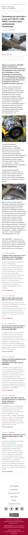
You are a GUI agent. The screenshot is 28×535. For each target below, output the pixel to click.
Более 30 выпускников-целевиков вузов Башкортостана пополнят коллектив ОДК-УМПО (13, 327)
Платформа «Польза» (14, 504)
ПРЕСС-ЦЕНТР (14, 496)
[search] (21, 2)
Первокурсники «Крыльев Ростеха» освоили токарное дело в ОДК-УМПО (14, 436)
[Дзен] (17, 509)
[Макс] (22, 509)
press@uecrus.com (13, 523)
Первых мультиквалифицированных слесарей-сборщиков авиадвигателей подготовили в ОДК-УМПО (14, 361)
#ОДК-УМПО (12, 30)
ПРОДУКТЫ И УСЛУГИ (14, 493)
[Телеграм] (11, 509)
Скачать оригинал (7, 54)
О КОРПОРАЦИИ (14, 486)
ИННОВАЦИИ (14, 489)
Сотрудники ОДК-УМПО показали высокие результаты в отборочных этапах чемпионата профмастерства (14, 400)
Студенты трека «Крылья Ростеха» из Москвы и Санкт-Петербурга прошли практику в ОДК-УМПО (13, 257)
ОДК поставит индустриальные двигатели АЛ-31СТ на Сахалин (12, 299)
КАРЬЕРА (14, 500)
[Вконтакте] (6, 509)
